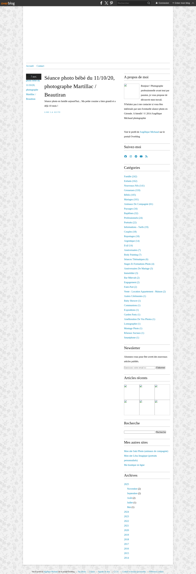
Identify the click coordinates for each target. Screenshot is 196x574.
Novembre (132, 488)
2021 (126, 525)
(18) (130, 231)
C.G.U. (116, 572)
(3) (138, 268)
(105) (130, 195)
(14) (131, 241)
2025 (126, 484)
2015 (126, 553)
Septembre (132, 493)
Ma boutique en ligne (134, 465)
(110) (132, 190)
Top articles (82, 572)
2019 (126, 534)
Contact (40, 66)
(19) (136, 227)
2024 (126, 511)
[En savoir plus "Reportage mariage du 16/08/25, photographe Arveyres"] (131, 407)
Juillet (130, 502)
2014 (126, 558)
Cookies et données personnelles (134, 572)
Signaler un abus (104, 572)
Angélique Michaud (149, 132)
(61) (138, 204)
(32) (131, 213)
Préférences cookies (156, 572)
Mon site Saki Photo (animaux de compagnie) (146, 451)
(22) (130, 222)
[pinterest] (111, 3)
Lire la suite (52, 112)
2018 (126, 539)
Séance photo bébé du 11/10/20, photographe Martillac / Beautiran (79, 86)
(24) (133, 218)
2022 (126, 521)
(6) (136, 259)
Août (129, 498)
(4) (139, 264)
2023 (126, 516)
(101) (131, 199)
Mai (129, 507)
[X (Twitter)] (106, 3)
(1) (135, 296)
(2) (131, 277)
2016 (126, 548)
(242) (130, 176)
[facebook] (101, 3)
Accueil (30, 66)
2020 (126, 530)
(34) (131, 208)
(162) (130, 181)
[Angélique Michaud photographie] (131, 91)
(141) (134, 185)
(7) (132, 250)
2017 (126, 544)
